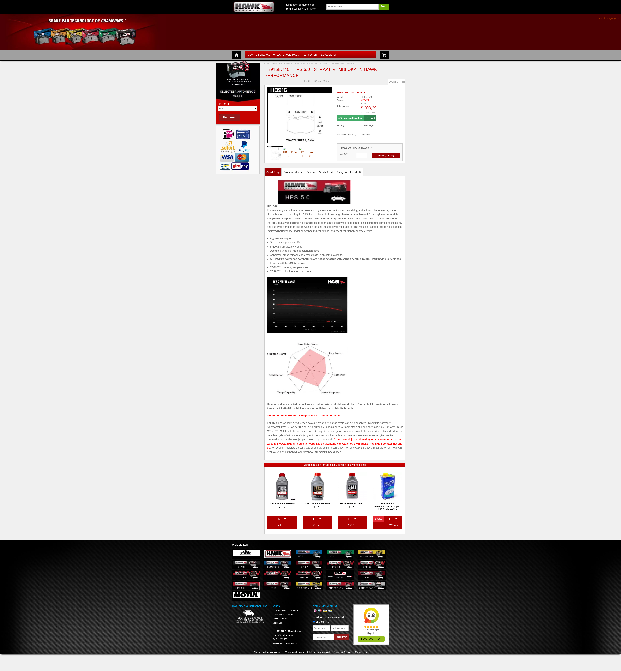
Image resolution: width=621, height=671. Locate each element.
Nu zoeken (229, 117)
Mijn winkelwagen (299, 8)
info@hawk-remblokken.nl (287, 635)
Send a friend (326, 172)
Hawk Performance (258, 55)
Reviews (311, 172)
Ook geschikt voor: (293, 172)
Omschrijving (273, 172)
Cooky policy (361, 652)
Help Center (309, 55)
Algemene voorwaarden (321, 652)
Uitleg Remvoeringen (286, 55)
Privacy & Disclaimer (343, 652)
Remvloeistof (328, 55)
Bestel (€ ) (386, 156)
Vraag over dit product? (349, 172)
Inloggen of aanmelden (301, 4)
